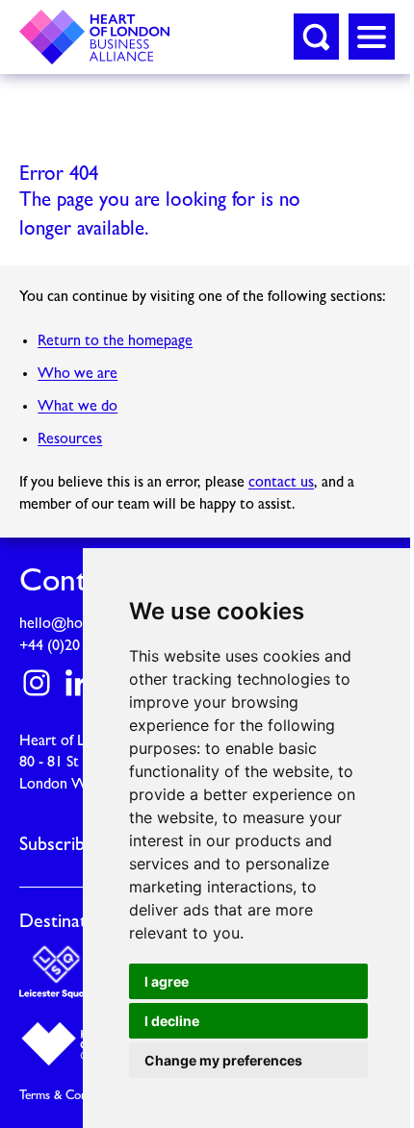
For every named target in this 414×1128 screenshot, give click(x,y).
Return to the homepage (115, 341)
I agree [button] (166, 981)
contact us (281, 482)
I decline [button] (171, 1021)
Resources (70, 439)
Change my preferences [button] (223, 1060)
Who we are (77, 374)
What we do (77, 406)
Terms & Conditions (71, 1096)
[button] (316, 36)
